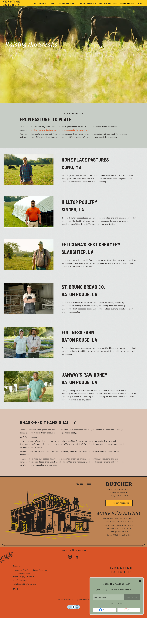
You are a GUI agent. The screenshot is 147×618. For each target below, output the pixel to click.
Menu (52, 3)
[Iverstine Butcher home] (11, 3)
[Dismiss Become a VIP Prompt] (140, 581)
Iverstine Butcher (121, 570)
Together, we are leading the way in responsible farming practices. (61, 130)
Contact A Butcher (108, 3)
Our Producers (127, 3)
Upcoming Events (88, 3)
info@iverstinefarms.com (24, 584)
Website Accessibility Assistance (73, 599)
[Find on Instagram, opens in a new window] (70, 557)
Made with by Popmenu (44, 550)
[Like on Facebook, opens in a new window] (77, 557)
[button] (40, 3)
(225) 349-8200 (20, 580)
